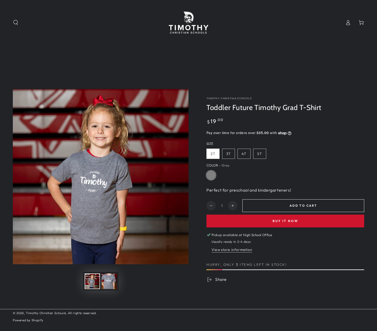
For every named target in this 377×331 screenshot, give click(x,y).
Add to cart (303, 205)
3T (228, 153)
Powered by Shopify (28, 320)
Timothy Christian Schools (229, 98)
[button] (15, 22)
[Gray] (211, 175)
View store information (232, 249)
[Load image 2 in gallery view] (109, 281)
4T (244, 153)
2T (213, 153)
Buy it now (285, 221)
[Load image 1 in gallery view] (92, 281)
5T (259, 153)
